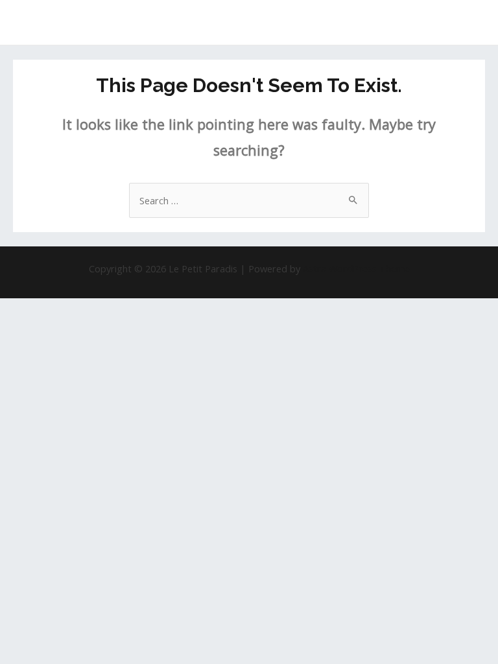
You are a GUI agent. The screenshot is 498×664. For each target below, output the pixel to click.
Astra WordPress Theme (356, 268)
